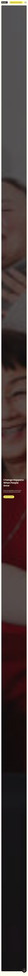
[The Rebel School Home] (4, 2)
